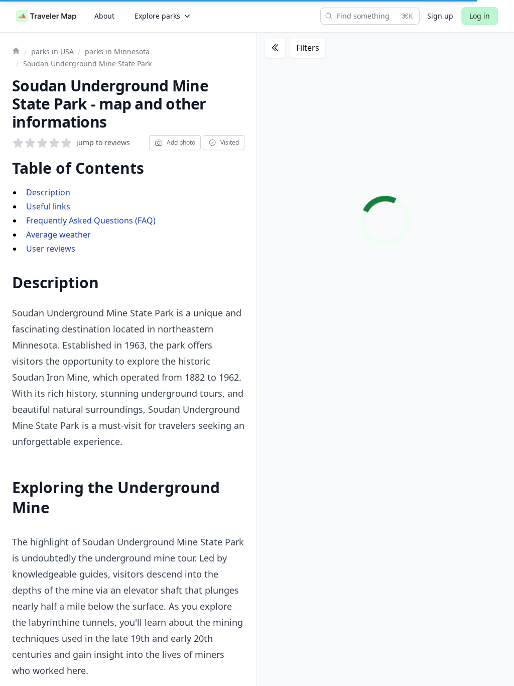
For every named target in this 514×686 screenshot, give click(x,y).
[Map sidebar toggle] (275, 48)
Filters (307, 47)
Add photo (181, 142)
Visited (229, 142)
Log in (479, 16)
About (104, 16)
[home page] (46, 16)
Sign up (440, 16)
